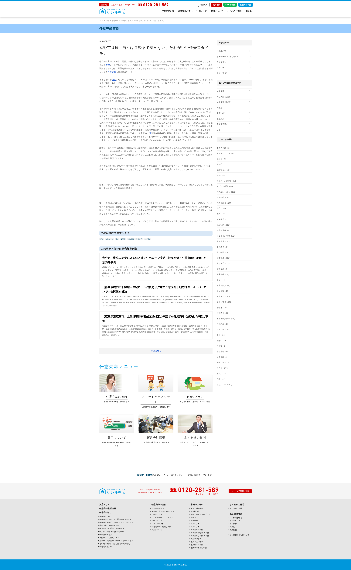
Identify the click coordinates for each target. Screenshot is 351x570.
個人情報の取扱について (239, 535)
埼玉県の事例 (196, 539)
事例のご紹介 (197, 504)
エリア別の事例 (197, 508)
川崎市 (149, 475)
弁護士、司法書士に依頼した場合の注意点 (116, 541)
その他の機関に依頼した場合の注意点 (114, 544)
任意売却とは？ (105, 516)
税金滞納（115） (224, 225)
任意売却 (112, 72)
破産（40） (222, 280)
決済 (149, 133)
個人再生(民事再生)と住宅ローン (112, 532)
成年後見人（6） (224, 170)
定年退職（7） (223, 357)
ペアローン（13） (224, 329)
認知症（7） (222, 164)
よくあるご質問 (234, 11)
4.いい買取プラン (158, 524)
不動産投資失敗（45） (226, 318)
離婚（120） (222, 340)
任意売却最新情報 (107, 508)
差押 (108, 65)
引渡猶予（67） (223, 247)
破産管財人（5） (224, 285)
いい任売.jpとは (236, 518)
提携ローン (221, 67)
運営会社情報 (236, 513)
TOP (101, 21)
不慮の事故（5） (224, 148)
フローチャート (158, 508)
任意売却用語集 (105, 547)
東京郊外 (220, 119)
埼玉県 (219, 108)
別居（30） (222, 335)
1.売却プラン (157, 514)
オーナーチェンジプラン (227, 56)
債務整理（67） (223, 269)
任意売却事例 (245, 5)
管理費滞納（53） (224, 230)
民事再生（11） (223, 274)
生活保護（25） (223, 252)
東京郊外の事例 (197, 545)
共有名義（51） (223, 324)
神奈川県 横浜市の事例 (200, 533)
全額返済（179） (224, 263)
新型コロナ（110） (225, 384)
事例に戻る (156, 351)
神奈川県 (220, 91)
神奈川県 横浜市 (224, 97)
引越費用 (131, 239)
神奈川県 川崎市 (224, 102)
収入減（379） (223, 368)
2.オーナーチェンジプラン (162, 517)
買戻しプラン (222, 73)
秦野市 (123, 239)
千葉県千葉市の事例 (199, 548)
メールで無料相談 (240, 491)
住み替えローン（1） (226, 153)
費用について (217, 11)
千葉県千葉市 (222, 124)
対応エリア (201, 11)
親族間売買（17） (224, 197)
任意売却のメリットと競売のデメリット (115, 519)
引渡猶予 (139, 239)
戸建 (107, 21)
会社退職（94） (223, 351)
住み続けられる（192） (227, 192)
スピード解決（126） (226, 186)
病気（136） (222, 373)
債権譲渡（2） (223, 219)
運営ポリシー (235, 521)
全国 (218, 130)
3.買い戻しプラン (158, 520)
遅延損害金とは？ (106, 535)
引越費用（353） (224, 241)
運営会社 (233, 524)
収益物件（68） (223, 313)
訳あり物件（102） (225, 302)
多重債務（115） (224, 258)
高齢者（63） (222, 159)
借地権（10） (222, 307)
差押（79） (222, 214)
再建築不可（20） (224, 296)
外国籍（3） (222, 346)
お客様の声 (221, 51)
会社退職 (147, 239)
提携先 (232, 527)
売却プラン (109, 239)
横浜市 (140, 475)
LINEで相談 (230, 5)
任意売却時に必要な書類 (161, 527)
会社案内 (203, 5)
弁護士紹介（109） (225, 203)
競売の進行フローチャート (110, 525)
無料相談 (216, 5)
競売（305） (222, 208)
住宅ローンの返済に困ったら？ (111, 528)
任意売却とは (168, 11)
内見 (114, 79)
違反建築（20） (223, 291)
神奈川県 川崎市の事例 (200, 536)
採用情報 (233, 530)
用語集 (248, 11)
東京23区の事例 (197, 542)
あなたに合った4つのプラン (163, 511)
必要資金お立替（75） (226, 236)
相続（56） (222, 175)
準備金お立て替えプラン (109, 538)
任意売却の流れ (185, 11)
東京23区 (221, 113)
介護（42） (222, 379)
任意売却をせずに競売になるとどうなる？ (116, 522)
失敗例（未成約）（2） (227, 181)
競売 (116, 239)
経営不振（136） (224, 362)
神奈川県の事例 (197, 530)
